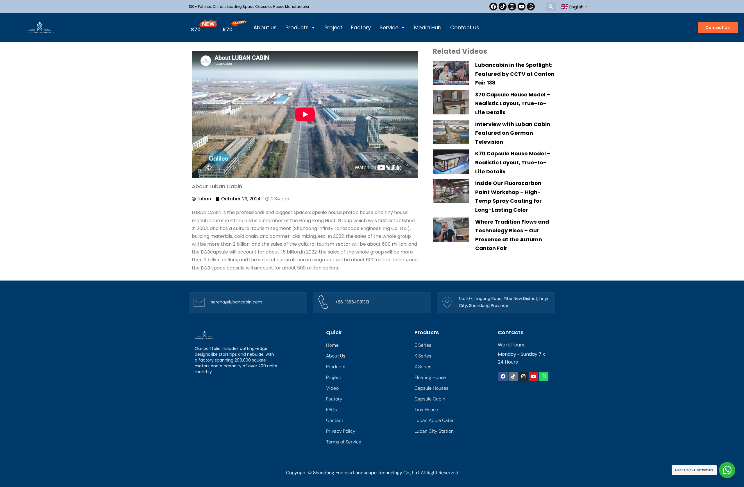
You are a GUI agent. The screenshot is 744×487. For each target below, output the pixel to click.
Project (333, 27)
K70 (228, 29)
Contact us (464, 27)
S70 (196, 29)
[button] (551, 6)
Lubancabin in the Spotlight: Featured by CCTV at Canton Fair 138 (515, 73)
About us (265, 27)
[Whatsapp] (531, 6)
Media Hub (427, 27)
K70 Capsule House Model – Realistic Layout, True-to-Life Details (512, 162)
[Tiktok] (503, 6)
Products (297, 27)
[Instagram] (512, 6)
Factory (361, 27)
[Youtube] (521, 6)
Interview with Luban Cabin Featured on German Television (512, 133)
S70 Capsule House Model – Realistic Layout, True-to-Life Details (512, 103)
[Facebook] (493, 6)
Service (389, 27)
